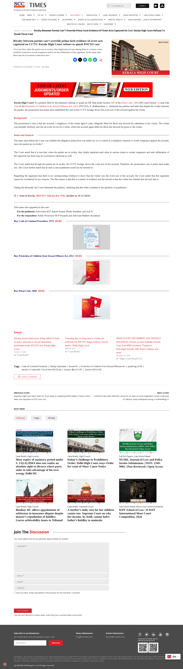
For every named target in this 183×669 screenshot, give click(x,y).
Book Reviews (134, 19)
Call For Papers (126, 456)
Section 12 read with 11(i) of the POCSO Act (41, 369)
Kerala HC (73, 366)
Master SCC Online (76, 24)
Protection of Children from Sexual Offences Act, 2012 (51, 106)
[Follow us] (140, 634)
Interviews (67, 19)
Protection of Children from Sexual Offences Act (103, 366)
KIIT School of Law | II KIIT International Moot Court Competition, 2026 (137, 513)
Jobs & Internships (152, 19)
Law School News (152, 15)
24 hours (20, 418)
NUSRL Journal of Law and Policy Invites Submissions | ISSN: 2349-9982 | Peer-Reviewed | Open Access (141, 463)
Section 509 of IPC (93, 369)
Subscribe (108, 24)
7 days (36, 418)
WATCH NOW (92, 24)
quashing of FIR (135, 366)
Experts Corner (56, 15)
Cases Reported (130, 15)
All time (51, 418)
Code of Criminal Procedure (34, 366)
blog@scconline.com (84, 637)
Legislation (91, 15)
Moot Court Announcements (149, 506)
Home (22, 15)
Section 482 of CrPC (73, 369)
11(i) (16, 106)
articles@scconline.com (115, 637)
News (29, 15)
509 (113, 102)
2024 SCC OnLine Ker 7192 (50, 195)
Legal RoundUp (110, 15)
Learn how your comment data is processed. (64, 615)
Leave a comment (29, 376)
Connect (142, 6)
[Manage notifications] (5, 664)
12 (158, 102)
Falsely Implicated (58, 366)
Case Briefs (75, 15)
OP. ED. (41, 15)
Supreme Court (86, 506)
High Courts (33, 456)
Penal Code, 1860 (130, 102)
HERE (58, 221)
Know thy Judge (49, 19)
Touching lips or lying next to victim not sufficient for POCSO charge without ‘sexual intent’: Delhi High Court (86, 342)
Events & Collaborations (90, 19)
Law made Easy (29, 19)
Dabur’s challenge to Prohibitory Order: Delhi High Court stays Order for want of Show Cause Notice (90, 463)
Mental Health (115, 19)
